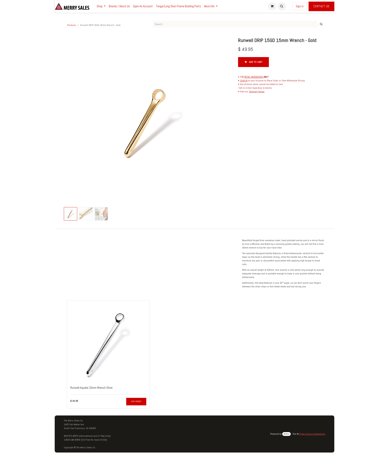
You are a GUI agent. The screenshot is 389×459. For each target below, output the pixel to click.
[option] (194, 354)
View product (136, 401)
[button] (282, 6)
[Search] (321, 24)
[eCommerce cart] (272, 6)
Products (71, 25)
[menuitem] (101, 6)
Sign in (300, 6)
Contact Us (321, 6)
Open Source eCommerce (312, 434)
